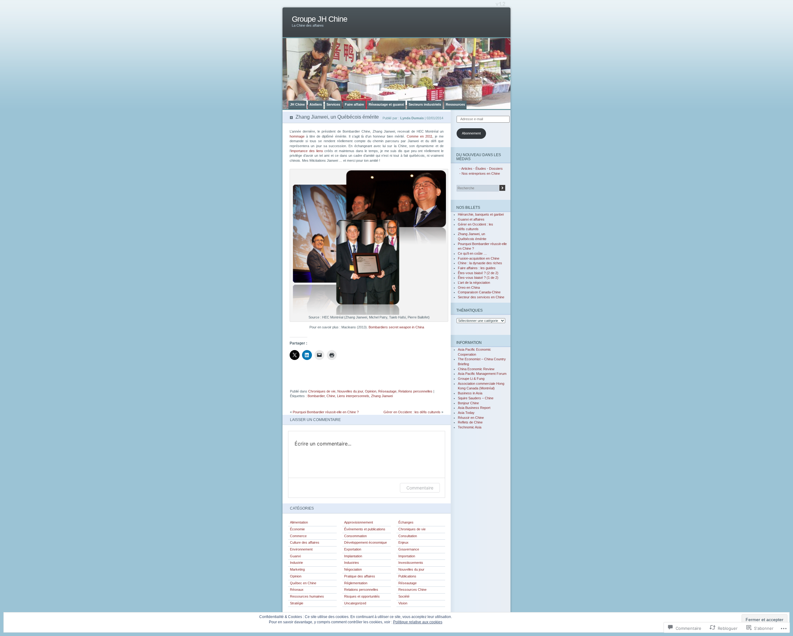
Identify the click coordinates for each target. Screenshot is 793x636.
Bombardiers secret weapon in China (396, 327)
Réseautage (387, 391)
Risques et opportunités (362, 596)
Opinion (370, 391)
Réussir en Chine (471, 417)
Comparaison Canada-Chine (479, 292)
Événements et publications (364, 529)
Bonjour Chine (468, 403)
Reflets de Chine (470, 422)
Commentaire (419, 487)
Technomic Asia (469, 427)
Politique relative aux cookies (417, 622)
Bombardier (316, 396)
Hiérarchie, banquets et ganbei (481, 214)
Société (404, 596)
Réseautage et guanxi (386, 104)
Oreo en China (469, 287)
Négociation (353, 569)
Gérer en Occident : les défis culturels (411, 412)
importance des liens (307, 151)
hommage (297, 136)
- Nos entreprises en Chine (479, 173)
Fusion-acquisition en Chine (478, 258)
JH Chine (297, 104)
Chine (330, 396)
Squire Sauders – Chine (475, 398)
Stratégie (296, 603)
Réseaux (297, 589)
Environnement (301, 549)
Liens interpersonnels (353, 396)
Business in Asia (470, 393)
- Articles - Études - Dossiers (481, 168)
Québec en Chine (303, 583)
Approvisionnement (358, 522)
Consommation (355, 536)
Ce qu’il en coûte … (472, 253)
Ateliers (315, 104)
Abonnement (471, 133)
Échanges (406, 522)
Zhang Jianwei (382, 396)
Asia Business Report (474, 408)
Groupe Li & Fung (471, 378)
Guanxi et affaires (471, 219)
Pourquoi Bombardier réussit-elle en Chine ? (326, 412)
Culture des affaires (304, 542)
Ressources (455, 104)
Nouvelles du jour (350, 391)
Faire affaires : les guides (477, 268)
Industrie (296, 562)
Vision (402, 603)
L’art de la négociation (474, 282)
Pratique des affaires (359, 576)
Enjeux (403, 542)
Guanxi (295, 556)
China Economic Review (476, 369)
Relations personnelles (415, 391)
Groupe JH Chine (319, 19)
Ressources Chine (412, 589)
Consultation (407, 536)
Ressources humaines (307, 596)
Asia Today (466, 412)
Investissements (410, 562)
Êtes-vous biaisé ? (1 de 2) (478, 277)
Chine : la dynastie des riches (480, 263)
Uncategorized (355, 603)
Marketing (297, 569)
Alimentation (299, 522)
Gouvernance (408, 549)
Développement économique (365, 542)
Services (333, 104)
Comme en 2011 (419, 136)
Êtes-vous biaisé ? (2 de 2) (478, 273)
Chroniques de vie (321, 391)
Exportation (352, 549)
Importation (406, 556)
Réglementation (355, 583)
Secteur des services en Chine (481, 297)
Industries (351, 562)
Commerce (298, 536)
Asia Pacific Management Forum (482, 373)
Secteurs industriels (425, 104)
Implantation (353, 556)
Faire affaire (354, 104)
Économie (297, 529)
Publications (407, 576)
